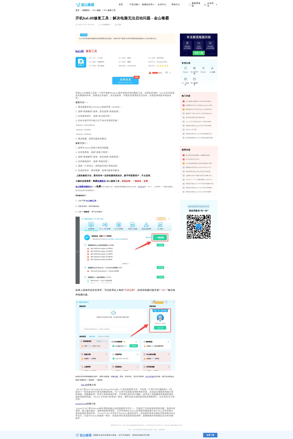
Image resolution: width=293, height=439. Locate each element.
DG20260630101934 (192, 159)
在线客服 (162, 429)
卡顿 (116, 376)
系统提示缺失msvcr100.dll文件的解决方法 (200, 183)
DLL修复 (97, 10)
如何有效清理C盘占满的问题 (195, 117)
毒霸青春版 (196, 4)
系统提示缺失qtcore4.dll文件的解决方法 (199, 134)
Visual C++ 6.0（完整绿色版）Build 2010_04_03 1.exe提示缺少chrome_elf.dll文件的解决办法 (200, 179)
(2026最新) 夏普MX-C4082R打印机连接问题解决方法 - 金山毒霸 (200, 101)
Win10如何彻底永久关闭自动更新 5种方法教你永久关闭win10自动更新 (200, 163)
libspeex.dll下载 (191, 129)
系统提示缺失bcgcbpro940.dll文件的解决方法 (200, 125)
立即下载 (198, 53)
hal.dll (80, 51)
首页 (121, 4)
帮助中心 (175, 4)
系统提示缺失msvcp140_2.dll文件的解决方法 (200, 192)
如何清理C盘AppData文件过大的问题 (198, 171)
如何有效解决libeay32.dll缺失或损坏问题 (199, 138)
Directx (141, 186)
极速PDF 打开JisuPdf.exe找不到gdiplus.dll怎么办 (200, 113)
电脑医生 (86, 10)
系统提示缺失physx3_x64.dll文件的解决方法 (200, 187)
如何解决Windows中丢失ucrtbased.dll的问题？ (200, 105)
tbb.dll (84, 385)
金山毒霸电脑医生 (83, 187)
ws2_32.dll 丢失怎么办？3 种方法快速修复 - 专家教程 (200, 121)
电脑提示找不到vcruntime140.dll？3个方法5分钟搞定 (200, 167)
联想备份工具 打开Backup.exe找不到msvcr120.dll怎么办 (200, 109)
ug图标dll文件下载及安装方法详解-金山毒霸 (200, 175)
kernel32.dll (81, 404)
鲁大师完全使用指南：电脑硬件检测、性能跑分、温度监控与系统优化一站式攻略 (200, 155)
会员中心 (162, 4)
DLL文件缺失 (150, 376)
